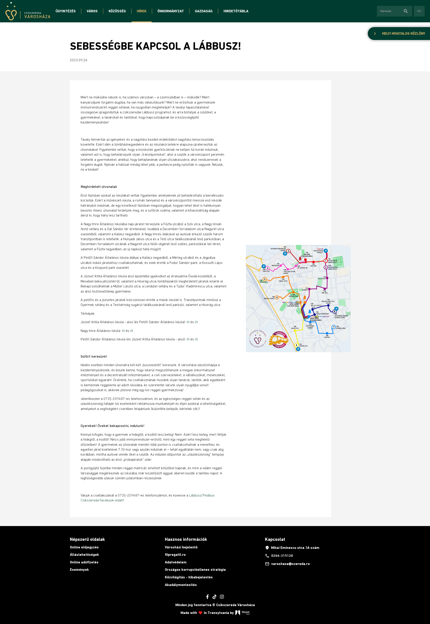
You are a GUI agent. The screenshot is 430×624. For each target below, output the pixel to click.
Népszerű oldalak (87, 539)
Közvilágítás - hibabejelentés (189, 577)
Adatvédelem (176, 562)
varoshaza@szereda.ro (287, 564)
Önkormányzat (170, 11)
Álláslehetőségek (84, 554)
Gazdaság (204, 11)
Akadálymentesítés (181, 585)
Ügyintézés (66, 11)
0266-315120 (279, 556)
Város (92, 11)
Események (79, 569)
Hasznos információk (186, 539)
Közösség (117, 11)
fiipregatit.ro (175, 554)
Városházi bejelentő (181, 547)
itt (188, 322)
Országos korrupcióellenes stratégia (195, 569)
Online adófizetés (84, 562)
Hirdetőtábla (236, 11)
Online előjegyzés (84, 547)
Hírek (141, 11)
